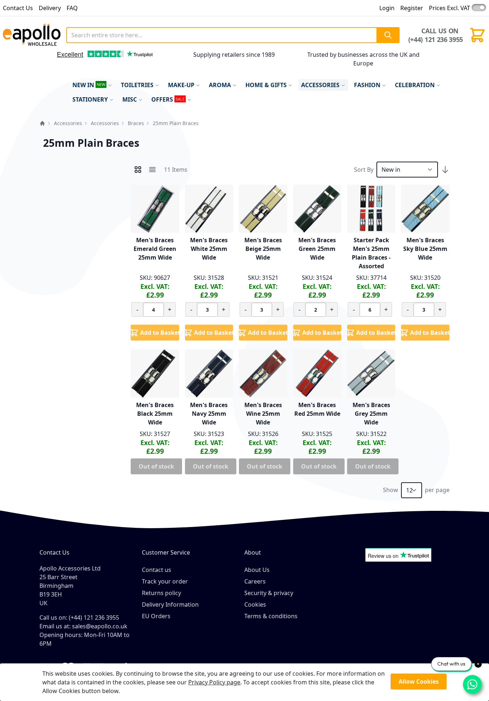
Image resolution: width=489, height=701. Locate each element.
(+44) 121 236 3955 (435, 39)
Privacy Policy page (214, 682)
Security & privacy (268, 593)
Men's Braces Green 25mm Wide (317, 248)
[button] (49, 61)
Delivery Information (170, 604)
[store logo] (31, 35)
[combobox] (232, 35)
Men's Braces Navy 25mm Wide (209, 413)
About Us (257, 570)
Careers (255, 581)
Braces (136, 123)
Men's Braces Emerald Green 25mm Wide (155, 248)
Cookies (255, 604)
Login (387, 8)
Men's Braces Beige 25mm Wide (263, 248)
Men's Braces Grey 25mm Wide (371, 413)
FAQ (72, 8)
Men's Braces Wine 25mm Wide (263, 413)
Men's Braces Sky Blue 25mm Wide (425, 248)
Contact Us (18, 8)
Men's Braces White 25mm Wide (209, 248)
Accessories (68, 123)
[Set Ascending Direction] (445, 169)
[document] (244, 682)
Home (42, 123)
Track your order (165, 581)
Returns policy (161, 593)
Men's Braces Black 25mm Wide (155, 413)
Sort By (364, 170)
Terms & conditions (271, 616)
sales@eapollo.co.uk (99, 626)
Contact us (156, 570)
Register (411, 8)
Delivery (50, 8)
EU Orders (156, 616)
